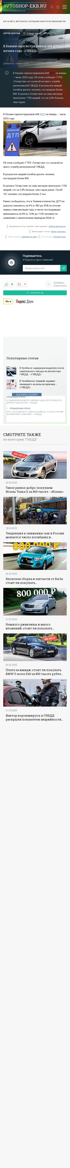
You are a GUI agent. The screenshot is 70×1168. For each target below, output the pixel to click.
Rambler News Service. (57, 226)
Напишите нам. (59, 237)
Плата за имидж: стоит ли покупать (34, 670)
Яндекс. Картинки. (58, 232)
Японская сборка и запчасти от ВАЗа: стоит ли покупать (34, 581)
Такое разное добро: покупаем (29, 488)
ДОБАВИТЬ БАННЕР (27, 394)
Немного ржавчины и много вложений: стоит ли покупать (29, 626)
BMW (10, 674)
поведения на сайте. (29, 237)
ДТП (52, 73)
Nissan (11, 492)
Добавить (60, 284)
